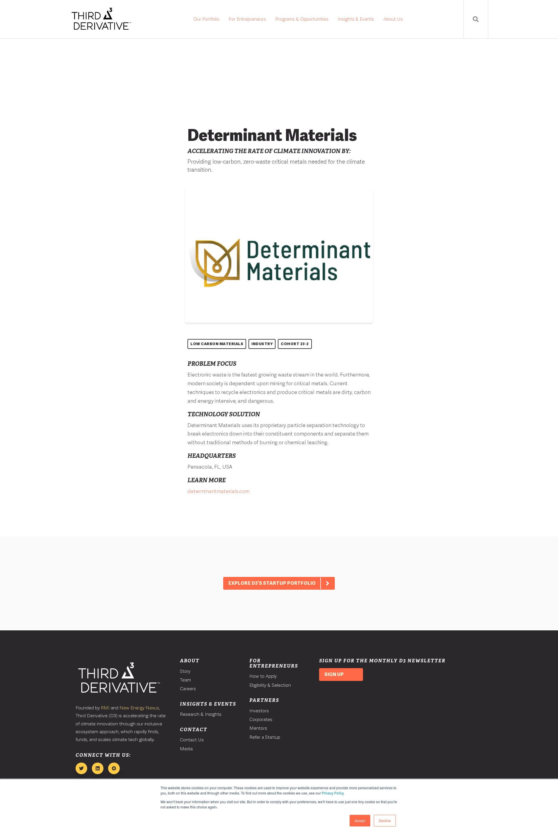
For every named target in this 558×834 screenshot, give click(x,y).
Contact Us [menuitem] (192, 740)
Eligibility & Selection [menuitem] (270, 685)
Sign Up (334, 674)
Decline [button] (385, 820)
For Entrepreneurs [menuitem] (247, 19)
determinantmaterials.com (218, 491)
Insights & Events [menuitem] (356, 19)
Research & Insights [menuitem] (200, 714)
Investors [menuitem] (259, 711)
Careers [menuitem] (188, 689)
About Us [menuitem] (393, 19)
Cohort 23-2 (295, 343)
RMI (105, 708)
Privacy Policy (333, 792)
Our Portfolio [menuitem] (206, 19)
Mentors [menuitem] (258, 728)
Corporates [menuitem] (260, 719)
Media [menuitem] (186, 749)
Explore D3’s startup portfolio (272, 583)
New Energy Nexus (139, 708)
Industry (262, 343)
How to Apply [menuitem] (263, 676)
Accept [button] (360, 820)
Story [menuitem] (185, 671)
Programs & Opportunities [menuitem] (301, 19)
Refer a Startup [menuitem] (264, 737)
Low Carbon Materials (216, 343)
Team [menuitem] (185, 680)
